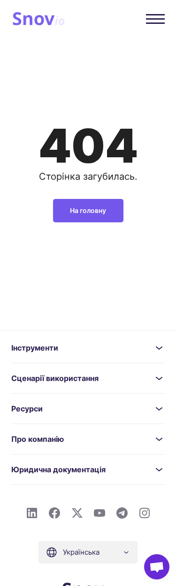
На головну (88, 210)
